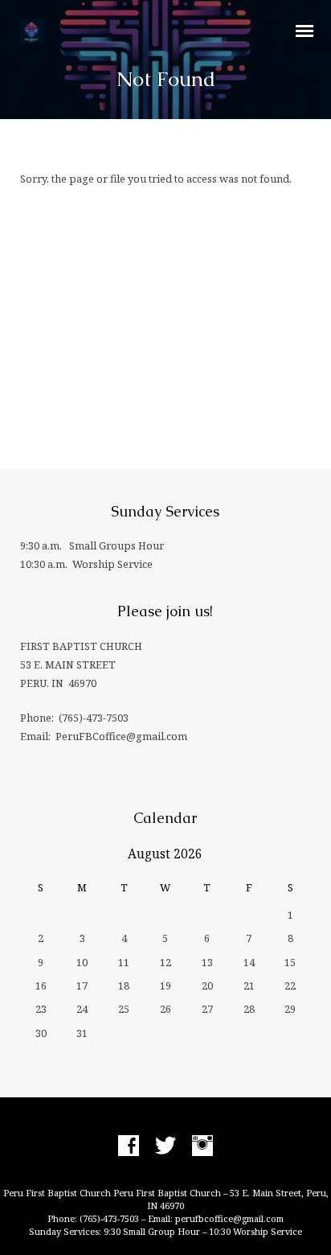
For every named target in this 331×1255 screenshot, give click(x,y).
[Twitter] (165, 1146)
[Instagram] (202, 1146)
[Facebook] (128, 1146)
